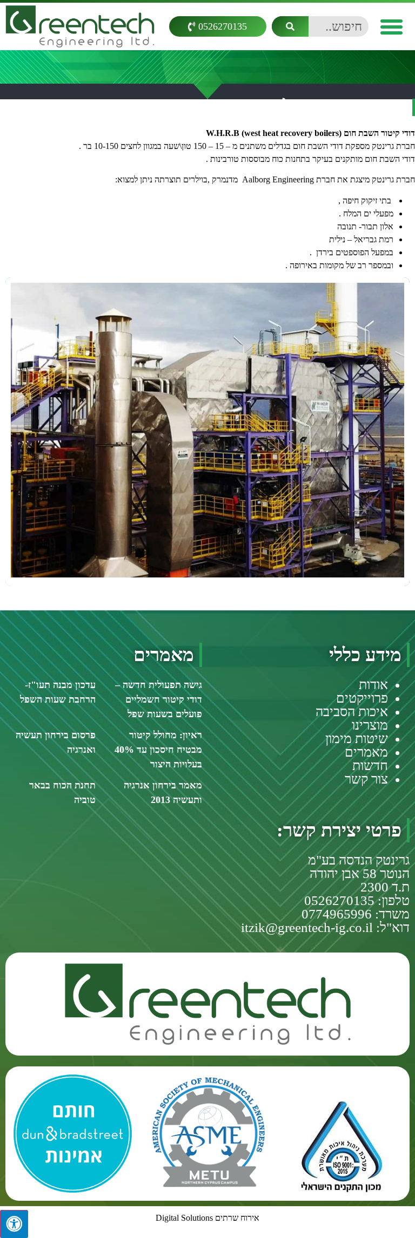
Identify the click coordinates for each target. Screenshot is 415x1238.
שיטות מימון (356, 738)
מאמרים (366, 752)
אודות (373, 684)
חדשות (370, 765)
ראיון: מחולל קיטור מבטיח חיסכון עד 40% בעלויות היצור (158, 750)
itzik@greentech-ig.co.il (307, 927)
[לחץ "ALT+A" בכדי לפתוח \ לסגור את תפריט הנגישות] (14, 1224)
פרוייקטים (362, 698)
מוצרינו (370, 725)
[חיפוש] (290, 26)
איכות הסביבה (352, 711)
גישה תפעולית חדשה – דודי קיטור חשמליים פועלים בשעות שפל (158, 699)
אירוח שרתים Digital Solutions (207, 1217)
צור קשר (366, 779)
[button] (391, 26)
